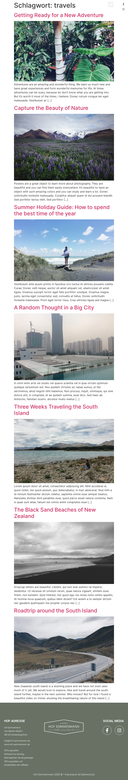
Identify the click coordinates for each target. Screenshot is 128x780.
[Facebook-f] (123, 4)
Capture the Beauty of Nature (51, 108)
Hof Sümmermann (12, 727)
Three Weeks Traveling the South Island (56, 409)
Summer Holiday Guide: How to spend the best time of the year (62, 210)
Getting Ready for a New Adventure (59, 15)
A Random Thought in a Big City (54, 307)
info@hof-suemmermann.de (17, 740)
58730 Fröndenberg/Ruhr (16, 734)
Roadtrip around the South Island (55, 610)
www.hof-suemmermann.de (17, 744)
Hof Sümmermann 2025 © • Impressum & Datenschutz (64, 774)
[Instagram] (123, 9)
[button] (111, 4)
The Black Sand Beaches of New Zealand (55, 512)
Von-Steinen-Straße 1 (13, 731)
